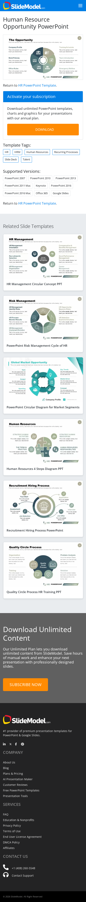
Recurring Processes (66, 152)
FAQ (5, 814)
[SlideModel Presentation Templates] (24, 6)
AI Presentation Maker (18, 779)
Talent (26, 159)
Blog (6, 768)
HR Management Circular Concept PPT (34, 284)
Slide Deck (11, 159)
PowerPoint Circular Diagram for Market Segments (43, 407)
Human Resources (37, 152)
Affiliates (9, 848)
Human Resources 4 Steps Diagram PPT (35, 469)
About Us (9, 762)
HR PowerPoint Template (37, 85)
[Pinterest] (22, 744)
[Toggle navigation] (79, 5)
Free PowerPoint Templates (21, 790)
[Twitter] (10, 744)
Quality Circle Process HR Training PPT (34, 592)
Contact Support (23, 875)
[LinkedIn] (4, 744)
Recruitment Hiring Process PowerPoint (35, 530)
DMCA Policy (11, 842)
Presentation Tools (15, 796)
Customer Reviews (15, 785)
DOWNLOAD (44, 129)
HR (6, 152)
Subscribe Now (25, 684)
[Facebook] (16, 744)
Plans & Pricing (13, 773)
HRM (17, 152)
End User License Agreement (22, 837)
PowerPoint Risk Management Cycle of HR (37, 346)
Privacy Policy (12, 825)
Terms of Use (12, 831)
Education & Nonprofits (18, 820)
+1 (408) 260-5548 (23, 868)
